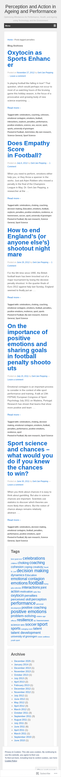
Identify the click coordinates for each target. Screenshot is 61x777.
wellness (46, 637)
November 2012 (22, 692)
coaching (35, 115)
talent (37, 628)
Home (10, 40)
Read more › (13, 107)
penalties (31, 122)
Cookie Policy (11, 761)
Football (20, 132)
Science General (14, 135)
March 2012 (20, 709)
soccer (39, 125)
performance (41, 122)
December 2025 (22, 661)
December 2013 (22, 668)
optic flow (37, 592)
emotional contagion (16, 118)
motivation (26, 591)
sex (33, 125)
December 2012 (22, 688)
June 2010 (19, 740)
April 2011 (19, 730)
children (14, 563)
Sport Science (29, 135)
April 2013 (19, 681)
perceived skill (21, 599)
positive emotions (15, 125)
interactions (12, 122)
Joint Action (30, 132)
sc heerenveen (41, 620)
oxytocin (22, 122)
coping (28, 567)
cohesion (45, 115)
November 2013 (22, 671)
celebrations (25, 115)
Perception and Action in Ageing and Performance (30, 9)
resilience (45, 212)
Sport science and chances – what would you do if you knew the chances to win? (30, 458)
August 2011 (20, 719)
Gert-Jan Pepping (45, 72)
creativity (38, 567)
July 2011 (19, 723)
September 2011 (22, 716)
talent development (26, 632)
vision (40, 637)
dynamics (17, 575)
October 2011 (21, 712)
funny (46, 584)
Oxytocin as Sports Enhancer (28, 58)
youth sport (15, 640)
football (39, 118)
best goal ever (16, 559)
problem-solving (23, 616)
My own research (43, 132)
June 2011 (19, 726)
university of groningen (24, 128)
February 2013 (21, 685)
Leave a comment (18, 76)
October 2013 (21, 675)
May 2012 (19, 702)
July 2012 (19, 695)
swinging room (27, 629)
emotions (31, 118)
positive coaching (34, 607)
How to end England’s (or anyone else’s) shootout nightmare (28, 242)
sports (10, 128)
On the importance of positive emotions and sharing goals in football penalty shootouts (29, 347)
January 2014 (21, 664)
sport (45, 125)
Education (27, 209)
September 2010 (22, 737)
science (27, 125)
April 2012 (19, 706)
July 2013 (19, 678)
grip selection (16, 588)
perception (39, 599)
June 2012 (19, 699)
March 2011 (20, 733)
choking (34, 205)
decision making (14, 209)
